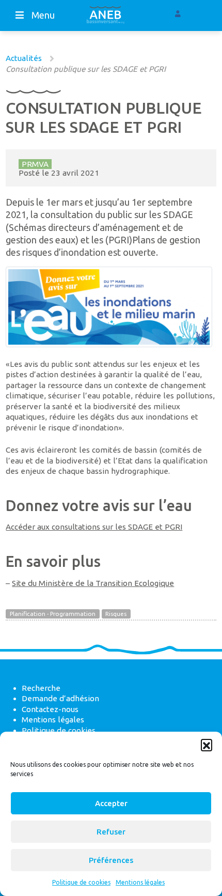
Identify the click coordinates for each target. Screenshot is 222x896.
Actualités (24, 58)
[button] (206, 744)
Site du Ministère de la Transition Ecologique (93, 583)
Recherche (41, 688)
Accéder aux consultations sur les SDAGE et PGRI (94, 526)
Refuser (111, 831)
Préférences (111, 860)
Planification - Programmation (53, 613)
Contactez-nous (50, 709)
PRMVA (35, 164)
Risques (115, 613)
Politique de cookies (81, 882)
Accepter (111, 803)
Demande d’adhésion (60, 698)
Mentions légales (140, 882)
